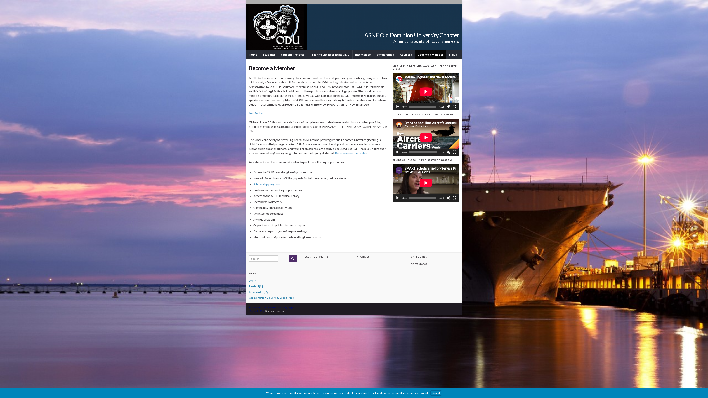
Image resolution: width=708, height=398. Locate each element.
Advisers (406, 54)
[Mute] (448, 107)
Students (269, 54)
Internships (363, 54)
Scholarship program (266, 184)
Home (253, 54)
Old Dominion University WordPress (271, 297)
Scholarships (385, 54)
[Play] (397, 107)
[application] (426, 91)
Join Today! (256, 113)
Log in (252, 280)
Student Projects (293, 54)
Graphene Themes (274, 311)
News (453, 54)
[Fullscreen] (454, 107)
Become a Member (430, 54)
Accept (436, 393)
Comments (258, 292)
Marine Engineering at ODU (331, 54)
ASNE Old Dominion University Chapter (411, 35)
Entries (256, 286)
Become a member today (351, 153)
